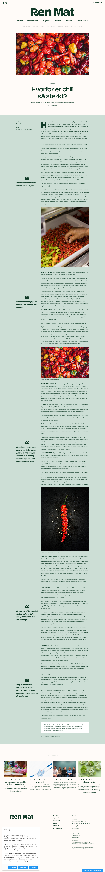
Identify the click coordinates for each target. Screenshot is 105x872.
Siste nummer (98, 2)
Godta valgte (23, 867)
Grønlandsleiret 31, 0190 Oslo (79, 821)
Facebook (52, 736)
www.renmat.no (75, 828)
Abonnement (82, 21)
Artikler (20, 21)
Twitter (47, 736)
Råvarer (42, 26)
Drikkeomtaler (78, 26)
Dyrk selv (53, 26)
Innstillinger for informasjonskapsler (92, 870)
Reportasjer (26, 26)
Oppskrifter (32, 21)
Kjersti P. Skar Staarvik (76, 839)
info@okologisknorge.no (76, 833)
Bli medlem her (85, 848)
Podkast (68, 21)
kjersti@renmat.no (75, 840)
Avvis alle (33, 867)
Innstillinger (12, 867)
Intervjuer (35, 26)
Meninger (60, 26)
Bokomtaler (68, 26)
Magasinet (46, 21)
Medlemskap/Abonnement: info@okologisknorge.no (78, 825)
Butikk (58, 21)
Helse (47, 26)
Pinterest (57, 736)
